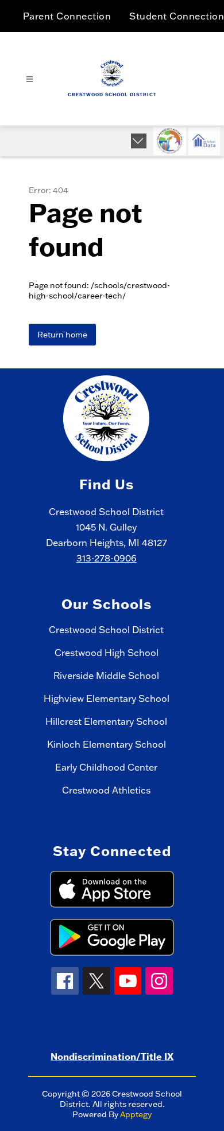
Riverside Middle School (106, 675)
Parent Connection (67, 16)
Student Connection (176, 16)
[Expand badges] (138, 140)
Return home (62, 334)
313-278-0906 (106, 558)
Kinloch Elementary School (106, 744)
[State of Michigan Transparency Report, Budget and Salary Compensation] (169, 141)
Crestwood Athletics (106, 790)
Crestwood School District (106, 629)
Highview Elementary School (106, 698)
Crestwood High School (107, 652)
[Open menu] (29, 79)
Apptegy (136, 1114)
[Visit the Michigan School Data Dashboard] (204, 141)
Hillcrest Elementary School (106, 721)
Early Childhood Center (106, 767)
